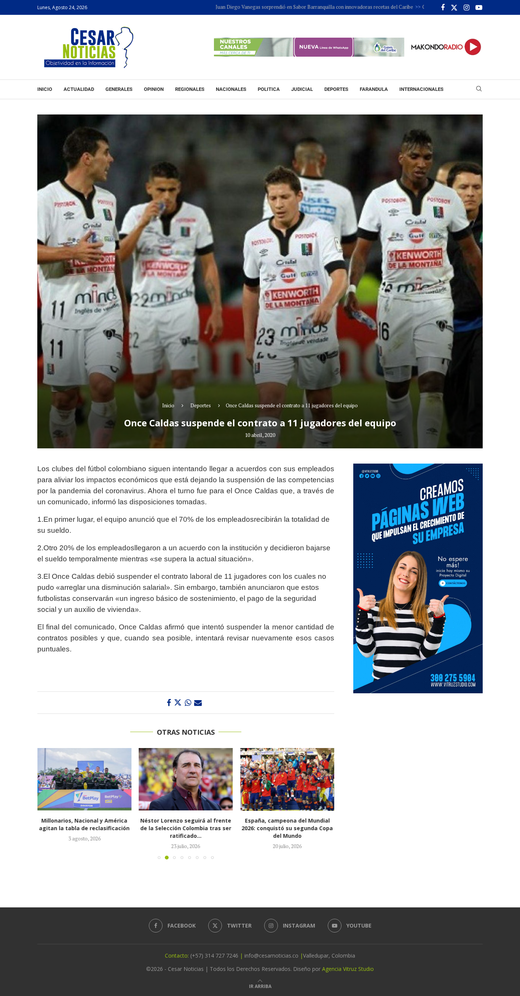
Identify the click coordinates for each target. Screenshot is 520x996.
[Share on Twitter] (178, 702)
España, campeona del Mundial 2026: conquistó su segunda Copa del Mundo (287, 828)
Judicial (302, 89)
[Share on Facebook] (169, 702)
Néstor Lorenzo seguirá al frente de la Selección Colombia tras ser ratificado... (185, 828)
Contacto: (177, 955)
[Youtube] (479, 7)
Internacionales (421, 89)
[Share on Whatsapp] (188, 702)
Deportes (336, 89)
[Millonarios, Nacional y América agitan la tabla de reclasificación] (84, 779)
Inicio (44, 89)
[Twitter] (454, 7)
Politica (269, 89)
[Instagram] (466, 7)
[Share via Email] (198, 702)
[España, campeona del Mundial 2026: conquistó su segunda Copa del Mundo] (287, 779)
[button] (47, 803)
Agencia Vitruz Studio (348, 968)
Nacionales (231, 89)
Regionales (189, 89)
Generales (118, 89)
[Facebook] (442, 7)
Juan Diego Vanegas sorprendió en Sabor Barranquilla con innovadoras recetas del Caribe (273, 6)
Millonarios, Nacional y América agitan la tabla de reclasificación (84, 824)
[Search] (479, 89)
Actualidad (79, 89)
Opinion (154, 89)
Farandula (374, 89)
